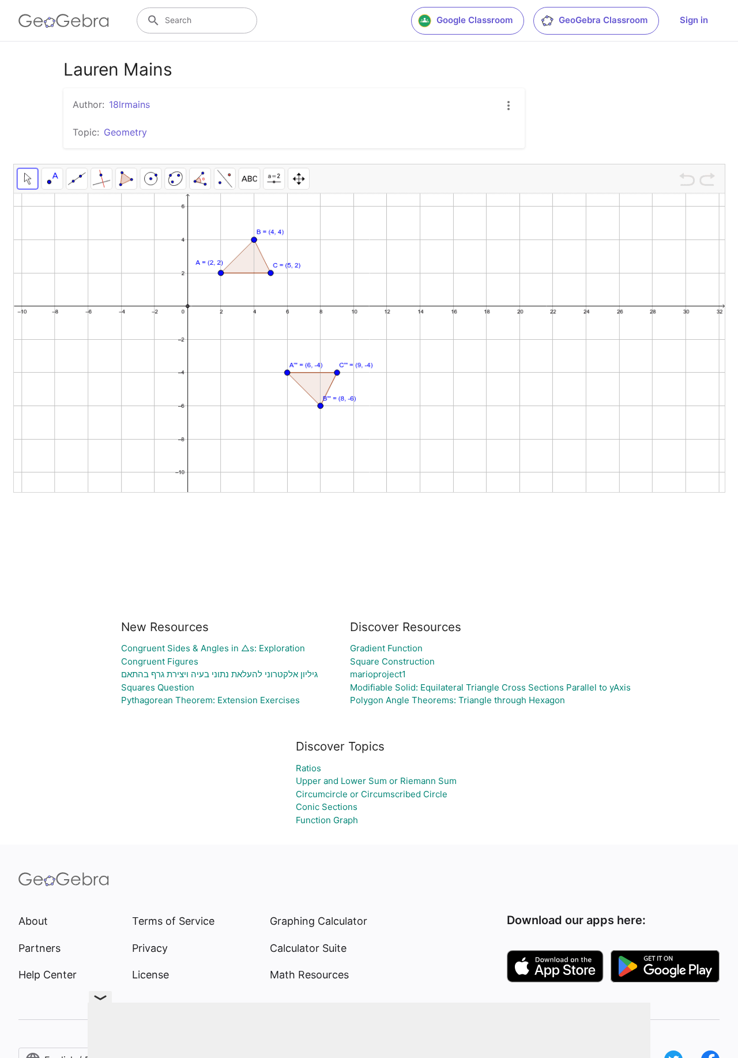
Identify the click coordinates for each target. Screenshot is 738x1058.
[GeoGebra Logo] (63, 21)
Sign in (694, 19)
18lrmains (129, 104)
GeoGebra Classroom (603, 19)
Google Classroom (474, 19)
